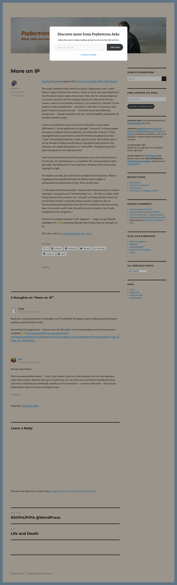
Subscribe (115, 47)
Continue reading (88, 55)
